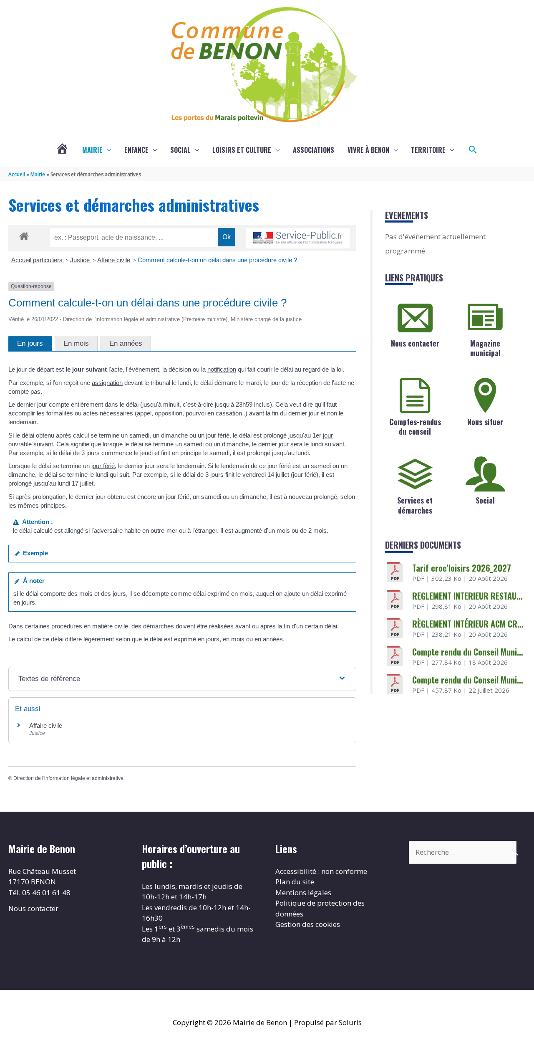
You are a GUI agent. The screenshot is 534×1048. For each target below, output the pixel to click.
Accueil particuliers (37, 259)
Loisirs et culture (241, 150)
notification (221, 369)
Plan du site (294, 881)
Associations (313, 150)
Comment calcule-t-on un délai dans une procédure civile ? (217, 259)
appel (144, 413)
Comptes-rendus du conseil (415, 426)
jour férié (103, 465)
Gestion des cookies (307, 924)
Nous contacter (415, 343)
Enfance (136, 150)
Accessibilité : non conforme (321, 871)
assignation (107, 382)
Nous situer (485, 421)
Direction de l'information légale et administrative (68, 778)
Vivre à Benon (368, 150)
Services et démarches (415, 505)
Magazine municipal (485, 348)
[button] (473, 149)
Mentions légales (303, 892)
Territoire (428, 150)
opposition (168, 413)
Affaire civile (114, 259)
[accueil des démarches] (24, 234)
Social (180, 150)
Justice (80, 259)
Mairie (92, 150)
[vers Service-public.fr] (298, 238)
